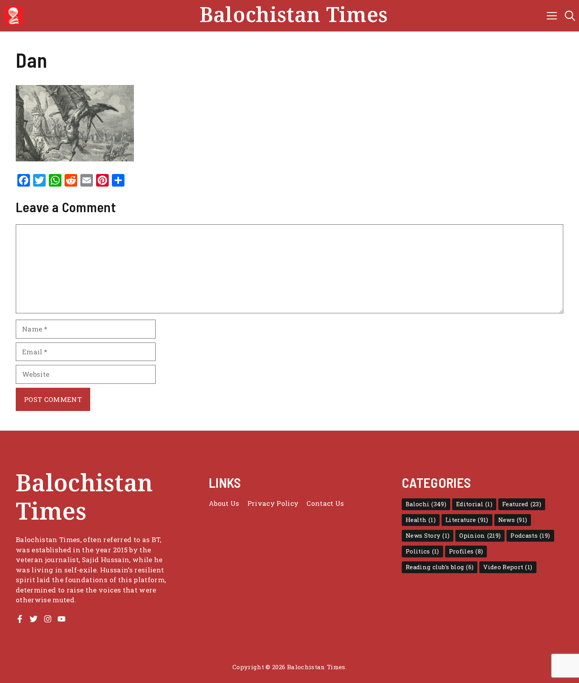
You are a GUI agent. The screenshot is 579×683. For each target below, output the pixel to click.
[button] (570, 15)
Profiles (466, 551)
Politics (422, 551)
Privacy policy (273, 503)
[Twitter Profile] (33, 619)
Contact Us (325, 503)
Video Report (507, 567)
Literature (466, 520)
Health (421, 520)
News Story (427, 535)
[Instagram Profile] (48, 619)
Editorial (474, 504)
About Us (224, 503)
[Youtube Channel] (61, 619)
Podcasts (530, 535)
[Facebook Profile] (20, 619)
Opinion (480, 535)
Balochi (426, 504)
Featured (521, 504)
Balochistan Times (293, 16)
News (512, 520)
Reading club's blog (440, 567)
